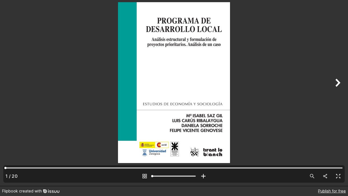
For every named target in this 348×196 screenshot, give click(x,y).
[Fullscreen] (338, 176)
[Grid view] (144, 176)
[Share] (325, 176)
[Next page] (337, 93)
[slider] (174, 176)
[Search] (312, 176)
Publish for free (332, 191)
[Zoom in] (203, 176)
